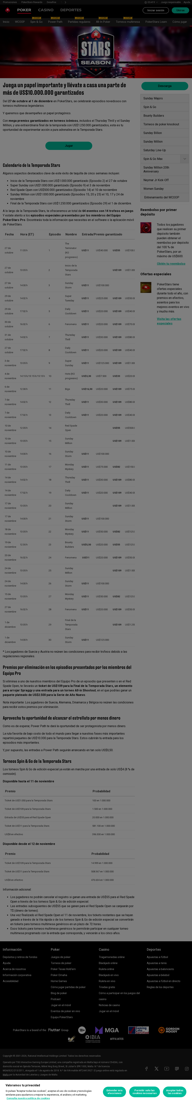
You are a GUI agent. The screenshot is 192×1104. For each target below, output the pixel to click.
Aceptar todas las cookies (174, 1092)
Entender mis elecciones (114, 1092)
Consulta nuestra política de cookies (28, 1098)
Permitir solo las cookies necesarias (144, 1092)
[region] (96, 1092)
